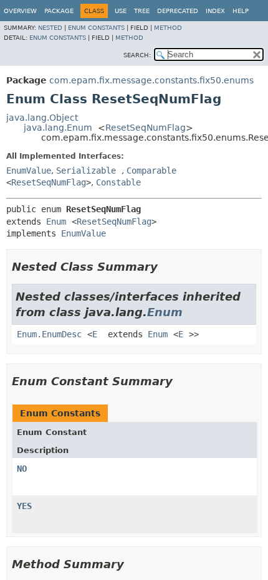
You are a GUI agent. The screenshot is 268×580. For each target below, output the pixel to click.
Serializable (86, 170)
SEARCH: (137, 55)
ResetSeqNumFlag (145, 128)
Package (59, 10)
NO (22, 469)
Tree (142, 10)
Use (121, 10)
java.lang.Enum (58, 128)
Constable (118, 182)
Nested (50, 27)
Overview (20, 10)
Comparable (151, 170)
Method (168, 27)
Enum (56, 222)
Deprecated (177, 10)
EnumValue (28, 170)
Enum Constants (96, 27)
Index (215, 10)
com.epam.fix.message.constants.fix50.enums (151, 80)
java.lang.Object (42, 118)
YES (24, 506)
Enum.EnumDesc (49, 334)
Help (240, 10)
